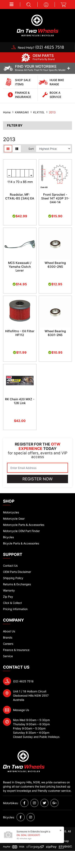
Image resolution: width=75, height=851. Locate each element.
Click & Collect (12, 603)
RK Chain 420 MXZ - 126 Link (19, 401)
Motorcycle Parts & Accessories (23, 524)
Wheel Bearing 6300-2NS (55, 265)
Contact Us (10, 565)
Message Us (21, 710)
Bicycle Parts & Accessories (21, 543)
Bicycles (8, 537)
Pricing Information (15, 609)
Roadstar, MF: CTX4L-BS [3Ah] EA (19, 196)
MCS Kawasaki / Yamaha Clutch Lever (19, 266)
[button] (11, 4)
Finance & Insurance (16, 650)
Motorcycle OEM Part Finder (21, 531)
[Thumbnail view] (8, 148)
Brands (7, 637)
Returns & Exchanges (17, 584)
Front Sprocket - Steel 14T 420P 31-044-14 (55, 198)
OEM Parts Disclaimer (17, 571)
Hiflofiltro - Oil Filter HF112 (19, 333)
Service (8, 656)
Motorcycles (11, 512)
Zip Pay (8, 596)
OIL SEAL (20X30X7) (28, 835)
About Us (9, 631)
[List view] (17, 148)
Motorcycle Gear (14, 518)
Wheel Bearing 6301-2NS (55, 333)
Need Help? (41, 47)
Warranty (9, 590)
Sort (31, 148)
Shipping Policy (13, 578)
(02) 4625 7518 (23, 681)
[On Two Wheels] (37, 25)
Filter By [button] (14, 125)
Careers (8, 643)
